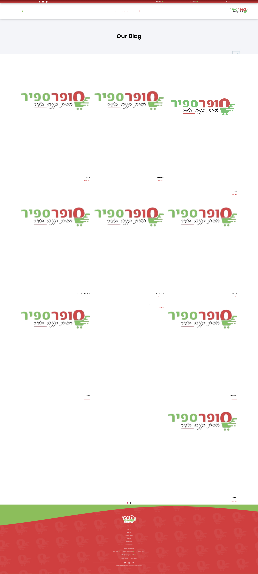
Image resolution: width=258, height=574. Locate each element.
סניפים (142, 11)
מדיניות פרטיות (124, 558)
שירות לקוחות (134, 11)
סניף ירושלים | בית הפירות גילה (155, 304)
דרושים (107, 11)
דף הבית (150, 11)
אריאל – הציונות (159, 293)
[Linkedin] (43, 1)
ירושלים (88, 396)
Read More (234, 194)
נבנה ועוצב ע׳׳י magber (120, 565)
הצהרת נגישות (134, 558)
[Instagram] (39, 1)
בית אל (88, 177)
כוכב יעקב (234, 293)
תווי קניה (129, 529)
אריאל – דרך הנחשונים (83, 293)
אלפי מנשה (160, 177)
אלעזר (235, 191)
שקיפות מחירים (129, 545)
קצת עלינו (115, 11)
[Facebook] (46, 1)
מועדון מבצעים (124, 11)
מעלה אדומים (233, 396)
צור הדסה (234, 498)
